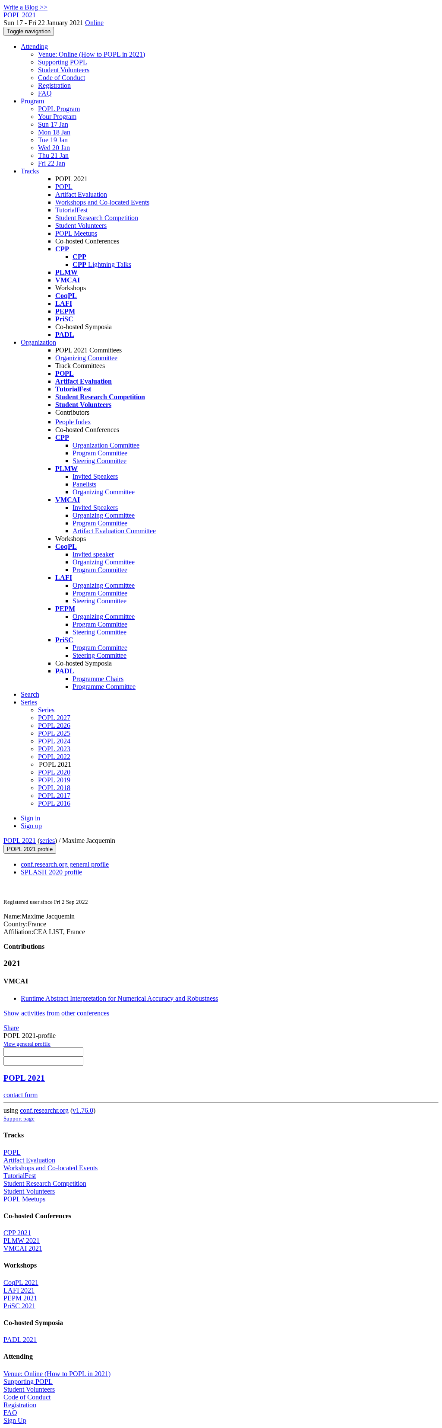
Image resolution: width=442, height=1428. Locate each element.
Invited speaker (93, 554)
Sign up (31, 825)
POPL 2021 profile (30, 849)
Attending (34, 46)
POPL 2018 (54, 787)
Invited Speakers (95, 476)
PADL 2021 (20, 1339)
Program (32, 101)
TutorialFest (71, 210)
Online (94, 22)
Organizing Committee (86, 358)
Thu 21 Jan (53, 155)
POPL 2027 (54, 717)
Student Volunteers (63, 70)
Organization (38, 342)
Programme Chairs (98, 678)
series (47, 840)
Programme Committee (104, 686)
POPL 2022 (54, 756)
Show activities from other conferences (56, 1013)
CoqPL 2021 (20, 1282)
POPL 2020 (54, 772)
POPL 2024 (54, 741)
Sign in (30, 818)
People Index (73, 422)
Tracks (30, 171)
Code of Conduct (61, 77)
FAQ (45, 93)
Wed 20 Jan (54, 147)
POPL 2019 (54, 780)
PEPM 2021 (20, 1298)
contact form (20, 1094)
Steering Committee (99, 460)
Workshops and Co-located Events (102, 202)
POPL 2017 (54, 795)
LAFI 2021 (19, 1290)
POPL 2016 (54, 803)
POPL (64, 186)
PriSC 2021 (19, 1306)
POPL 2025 (54, 733)
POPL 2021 (19, 840)
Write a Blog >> (25, 7)
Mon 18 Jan (54, 132)
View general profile (27, 1044)
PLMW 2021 (21, 1240)
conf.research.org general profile (65, 864)
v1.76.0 (83, 1110)
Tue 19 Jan (53, 140)
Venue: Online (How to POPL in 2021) (91, 54)
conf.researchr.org (44, 1110)
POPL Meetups (76, 233)
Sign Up (14, 1420)
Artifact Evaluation (81, 194)
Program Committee (100, 453)
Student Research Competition (96, 217)
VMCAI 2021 (22, 1248)
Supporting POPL (62, 62)
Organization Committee (106, 445)
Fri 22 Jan (51, 163)
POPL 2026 (54, 725)
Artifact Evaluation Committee (114, 531)
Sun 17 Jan (53, 124)
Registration (54, 85)
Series (46, 710)
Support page (19, 1118)
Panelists (84, 484)
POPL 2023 (54, 748)
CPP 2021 (17, 1232)
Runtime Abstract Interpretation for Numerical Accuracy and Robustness (119, 998)
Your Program (57, 116)
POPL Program (59, 108)
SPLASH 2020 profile (51, 872)
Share (11, 1027)
